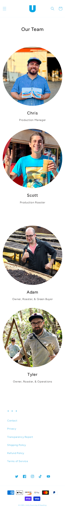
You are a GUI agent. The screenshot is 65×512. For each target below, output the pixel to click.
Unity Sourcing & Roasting (36, 505)
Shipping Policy (16, 445)
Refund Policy (15, 453)
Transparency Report (20, 437)
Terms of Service (17, 461)
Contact (12, 420)
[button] (4, 9)
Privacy (11, 428)
